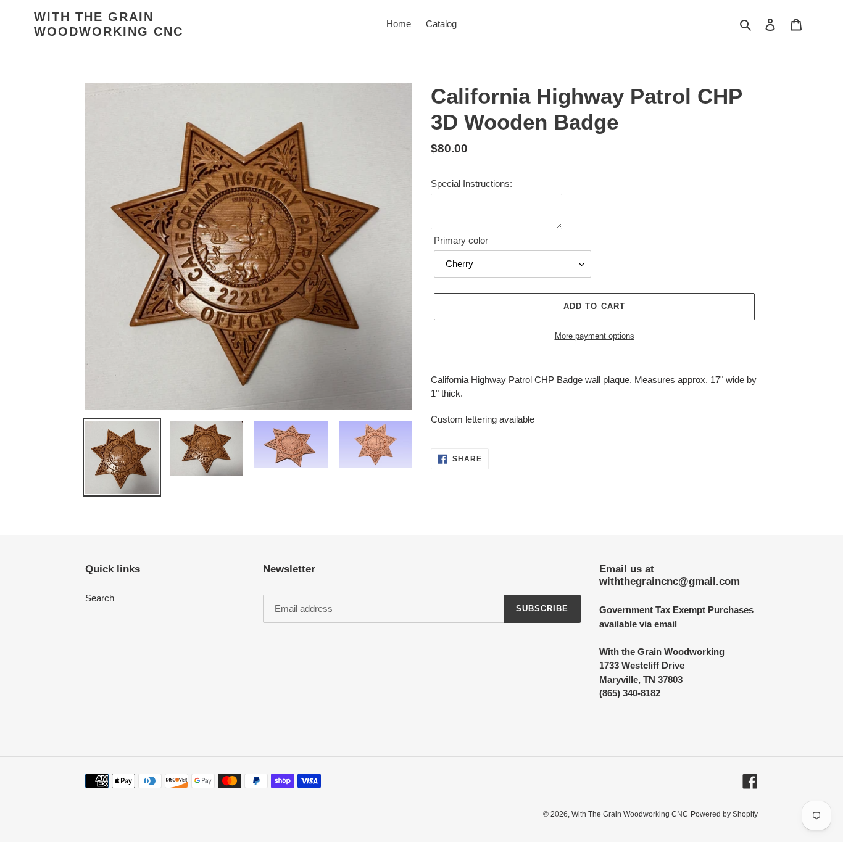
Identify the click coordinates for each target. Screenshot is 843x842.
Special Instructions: (471, 183)
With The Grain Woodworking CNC (108, 24)
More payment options (594, 336)
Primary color (461, 240)
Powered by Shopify (724, 814)
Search (99, 598)
